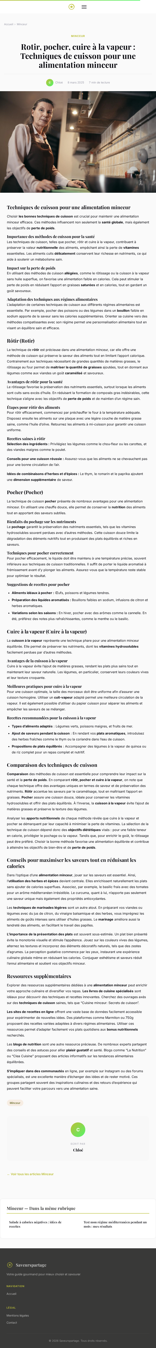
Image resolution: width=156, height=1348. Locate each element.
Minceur (22, 24)
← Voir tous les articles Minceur (30, 1174)
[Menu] (84, 7)
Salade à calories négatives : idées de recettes (35, 1224)
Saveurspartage (31, 1265)
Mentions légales (17, 1315)
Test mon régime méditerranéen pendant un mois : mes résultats (115, 1224)
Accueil (8, 24)
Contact (11, 1322)
